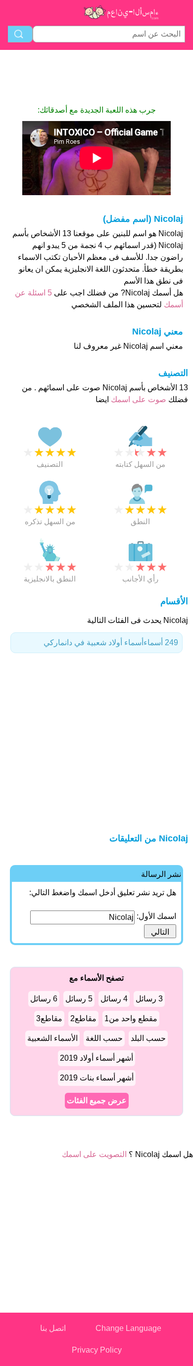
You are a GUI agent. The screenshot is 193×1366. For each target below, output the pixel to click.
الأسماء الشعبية (52, 1038)
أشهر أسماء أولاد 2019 (96, 1058)
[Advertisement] (96, 77)
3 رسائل (149, 998)
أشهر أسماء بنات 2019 (97, 1078)
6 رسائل (43, 998)
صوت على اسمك (137, 399)
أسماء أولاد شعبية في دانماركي (111, 642)
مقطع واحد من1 (130, 1018)
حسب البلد (148, 1038)
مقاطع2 (83, 1018)
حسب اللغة (104, 1038)
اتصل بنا (53, 1328)
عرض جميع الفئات (97, 1100)
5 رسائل (79, 998)
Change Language (128, 1328)
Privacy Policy (97, 1350)
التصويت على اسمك (94, 1154)
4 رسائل (114, 998)
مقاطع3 (49, 1018)
